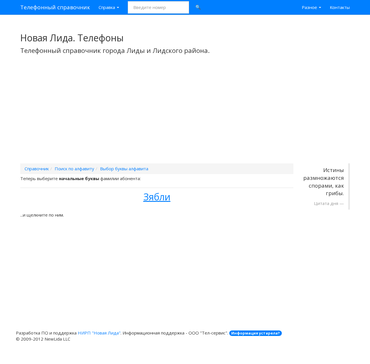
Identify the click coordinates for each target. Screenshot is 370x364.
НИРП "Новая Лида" (99, 333)
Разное (310, 7)
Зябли (157, 197)
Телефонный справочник (55, 7)
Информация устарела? (255, 333)
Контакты (340, 7)
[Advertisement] (185, 116)
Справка (107, 7)
